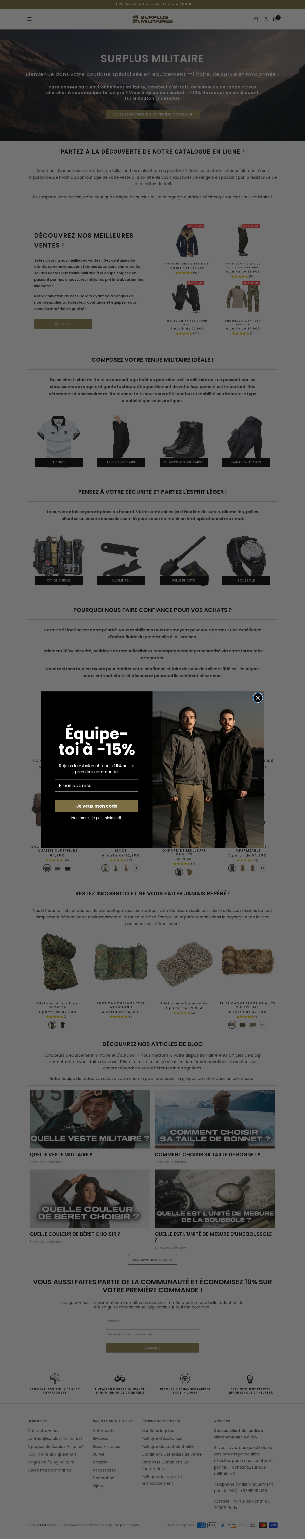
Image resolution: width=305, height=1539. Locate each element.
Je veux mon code (96, 806)
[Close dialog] (257, 697)
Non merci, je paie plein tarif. (96, 817)
